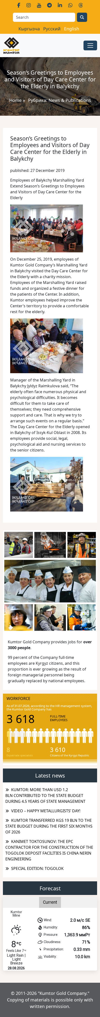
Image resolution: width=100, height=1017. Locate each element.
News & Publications (70, 100)
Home (15, 100)
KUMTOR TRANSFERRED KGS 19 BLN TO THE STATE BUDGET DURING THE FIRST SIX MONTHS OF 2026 (48, 826)
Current (50, 902)
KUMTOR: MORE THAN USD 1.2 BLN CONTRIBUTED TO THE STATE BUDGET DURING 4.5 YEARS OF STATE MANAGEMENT (45, 795)
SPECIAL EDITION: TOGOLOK (37, 868)
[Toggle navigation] (90, 45)
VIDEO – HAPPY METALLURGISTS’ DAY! (45, 811)
